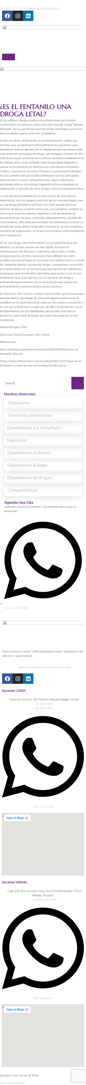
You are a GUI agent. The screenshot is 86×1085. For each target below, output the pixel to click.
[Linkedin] (28, 16)
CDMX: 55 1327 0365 (16, 8)
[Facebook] (7, 16)
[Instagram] (18, 16)
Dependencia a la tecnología (34, 427)
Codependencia (22, 489)
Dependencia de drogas (29, 477)
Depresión (17, 440)
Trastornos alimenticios (29, 415)
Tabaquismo (18, 402)
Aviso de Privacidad (12, 1083)
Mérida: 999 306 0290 (44, 8)
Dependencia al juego (27, 465)
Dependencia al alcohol (29, 452)
